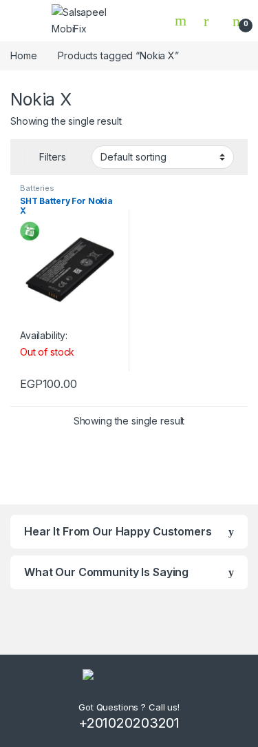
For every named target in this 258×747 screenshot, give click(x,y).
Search (182, 20)
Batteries (37, 188)
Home (23, 55)
